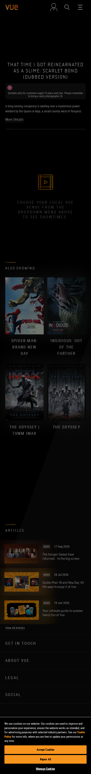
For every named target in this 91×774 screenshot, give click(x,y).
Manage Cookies (45, 769)
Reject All (45, 759)
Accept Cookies (46, 750)
